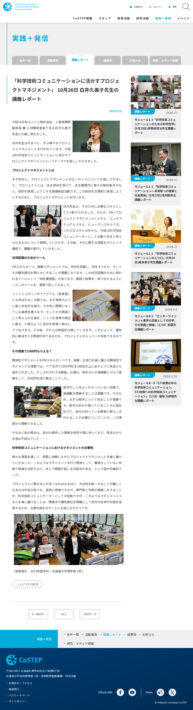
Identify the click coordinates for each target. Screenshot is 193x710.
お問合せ (138, 6)
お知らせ (135, 60)
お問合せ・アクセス (20, 683)
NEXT (88, 614)
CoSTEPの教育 (28, 584)
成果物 (107, 60)
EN (174, 6)
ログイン (157, 6)
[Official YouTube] (132, 692)
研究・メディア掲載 (165, 60)
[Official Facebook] (120, 692)
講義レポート (80, 60)
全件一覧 (25, 60)
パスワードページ (19, 695)
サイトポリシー (18, 701)
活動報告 (52, 60)
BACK (40, 614)
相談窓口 (14, 689)
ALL (64, 614)
